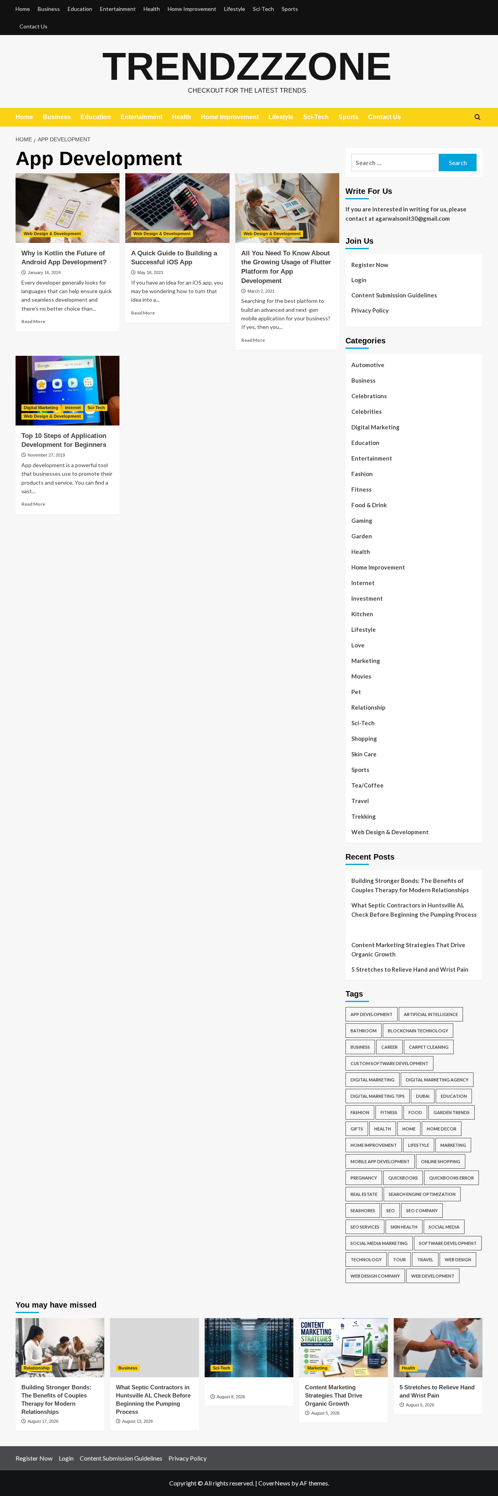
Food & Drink (369, 504)
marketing (453, 1145)
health (382, 1128)
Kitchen (362, 613)
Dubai (423, 1096)
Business (49, 8)
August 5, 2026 (325, 1413)
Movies (361, 676)
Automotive (367, 364)
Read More (33, 321)
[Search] (477, 117)
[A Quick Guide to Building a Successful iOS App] (177, 208)
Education (80, 8)
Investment (367, 598)
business (360, 1046)
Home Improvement (192, 8)
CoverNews (274, 1483)
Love (358, 645)
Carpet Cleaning (429, 1046)
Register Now (369, 264)
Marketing (365, 660)
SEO (390, 1210)
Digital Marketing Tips (378, 1096)
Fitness (361, 489)
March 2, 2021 (261, 291)
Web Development (432, 1275)
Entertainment (118, 8)
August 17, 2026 (43, 1421)
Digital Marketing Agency (437, 1079)
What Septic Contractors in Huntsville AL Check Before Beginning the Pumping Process (414, 910)
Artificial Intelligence (431, 1014)
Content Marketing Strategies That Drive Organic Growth (408, 949)
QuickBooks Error (451, 1177)
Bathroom (364, 1030)
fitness (389, 1112)
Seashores (363, 1210)
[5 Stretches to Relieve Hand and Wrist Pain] (438, 1347)
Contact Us (33, 26)
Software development (448, 1243)
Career (389, 1046)
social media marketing (379, 1243)
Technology (366, 1259)
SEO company (422, 1210)
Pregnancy (364, 1177)
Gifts (357, 1128)
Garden (361, 536)
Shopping (364, 738)
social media (444, 1226)
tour (399, 1259)
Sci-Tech (263, 8)
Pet (356, 691)
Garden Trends (451, 1112)
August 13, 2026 (137, 1421)
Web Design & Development (52, 233)
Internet (73, 407)
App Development (372, 1014)
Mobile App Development (380, 1161)
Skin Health (404, 1226)
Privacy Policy (370, 310)
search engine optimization (422, 1194)
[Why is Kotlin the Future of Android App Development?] (67, 208)
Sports (290, 8)
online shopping (440, 1161)
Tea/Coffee (367, 785)
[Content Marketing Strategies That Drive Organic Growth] (343, 1347)
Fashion (362, 473)
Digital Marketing (41, 407)
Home (23, 8)
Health (152, 8)
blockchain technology (418, 1030)
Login (358, 279)
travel (425, 1259)
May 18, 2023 (150, 272)
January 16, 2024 (44, 272)
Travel (360, 800)
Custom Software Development (389, 1063)
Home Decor (441, 1128)
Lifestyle (234, 8)
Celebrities (366, 411)
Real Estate (364, 1194)
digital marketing (373, 1079)
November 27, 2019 (46, 455)
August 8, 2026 (231, 1396)
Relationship (368, 707)
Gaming (361, 520)
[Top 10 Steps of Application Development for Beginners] (67, 390)
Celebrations (369, 395)
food (415, 1112)
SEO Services (365, 1226)
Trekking (363, 816)
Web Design (458, 1259)
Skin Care (364, 754)
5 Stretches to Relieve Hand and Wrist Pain (409, 969)
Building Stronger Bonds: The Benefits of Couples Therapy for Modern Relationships (410, 885)
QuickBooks (403, 1177)
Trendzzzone (247, 66)
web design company (375, 1275)
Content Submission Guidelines (394, 295)
